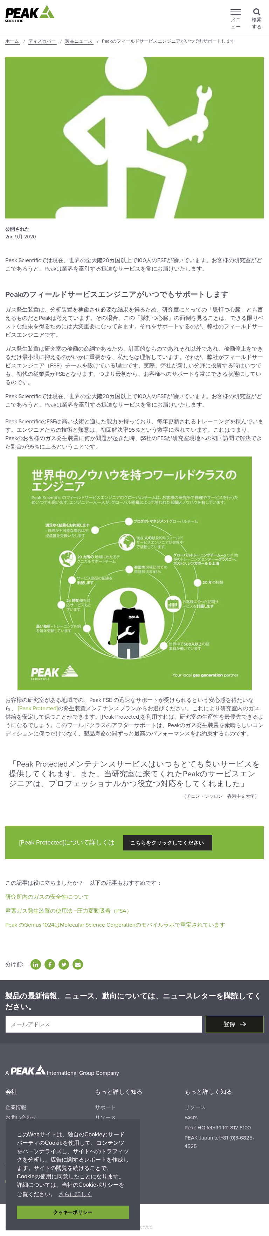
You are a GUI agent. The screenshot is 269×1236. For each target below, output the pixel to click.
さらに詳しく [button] (75, 1194)
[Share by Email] (78, 964)
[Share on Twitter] (63, 964)
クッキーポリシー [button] (72, 1212)
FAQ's (191, 1117)
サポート (105, 1107)
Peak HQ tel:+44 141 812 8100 (218, 1127)
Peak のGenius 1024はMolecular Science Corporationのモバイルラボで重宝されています (115, 924)
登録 (230, 1024)
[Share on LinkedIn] (35, 964)
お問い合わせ (21, 1117)
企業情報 (15, 1107)
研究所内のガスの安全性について (48, 896)
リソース (105, 1117)
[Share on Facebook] (49, 964)
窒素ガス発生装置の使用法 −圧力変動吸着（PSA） (68, 910)
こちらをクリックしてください (167, 843)
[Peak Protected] (37, 708)
